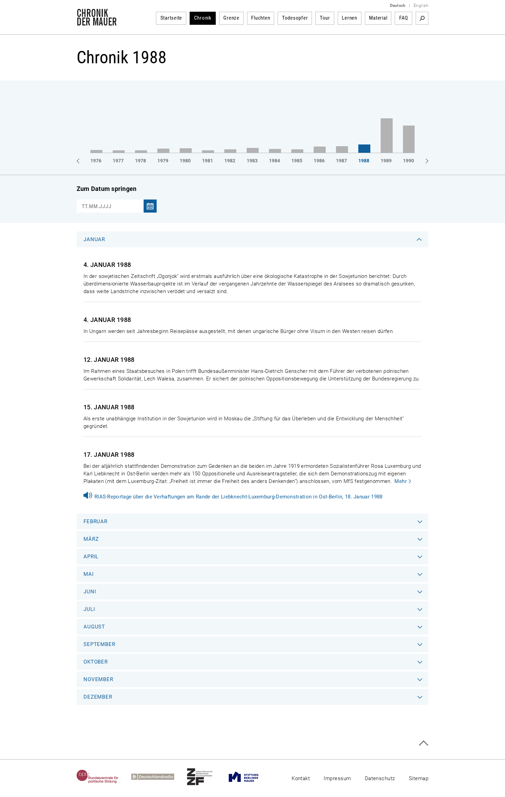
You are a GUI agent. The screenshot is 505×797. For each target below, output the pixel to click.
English (421, 5)
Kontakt (301, 778)
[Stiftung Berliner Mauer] (249, 776)
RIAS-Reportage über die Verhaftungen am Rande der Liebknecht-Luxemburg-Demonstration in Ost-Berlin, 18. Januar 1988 (238, 497)
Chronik (203, 18)
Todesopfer (295, 18)
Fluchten (260, 18)
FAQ (403, 18)
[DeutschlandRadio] (159, 776)
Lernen (349, 18)
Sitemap (418, 778)
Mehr (400, 481)
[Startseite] (97, 22)
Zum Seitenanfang (423, 743)
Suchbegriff (422, 18)
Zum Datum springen (106, 188)
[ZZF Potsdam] (206, 776)
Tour (325, 18)
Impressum (337, 778)
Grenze (231, 18)
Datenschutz (380, 778)
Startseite (171, 18)
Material (378, 18)
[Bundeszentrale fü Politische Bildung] (104, 776)
